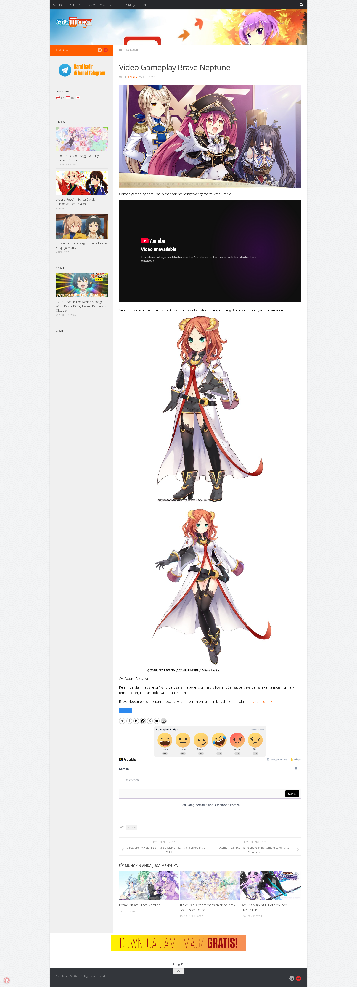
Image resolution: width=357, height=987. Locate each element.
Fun (143, 5)
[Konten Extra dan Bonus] (99, 50)
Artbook (105, 5)
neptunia (131, 827)
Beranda (58, 5)
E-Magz (131, 5)
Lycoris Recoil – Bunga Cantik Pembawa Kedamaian (75, 201)
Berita (74, 5)
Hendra (131, 77)
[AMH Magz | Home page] (74, 22)
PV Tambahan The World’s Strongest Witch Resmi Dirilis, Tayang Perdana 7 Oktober (81, 306)
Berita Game (129, 50)
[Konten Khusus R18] (105, 50)
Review (90, 5)
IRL (118, 5)
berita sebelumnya (259, 701)
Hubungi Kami (178, 964)
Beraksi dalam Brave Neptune (139, 905)
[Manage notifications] (7, 980)
